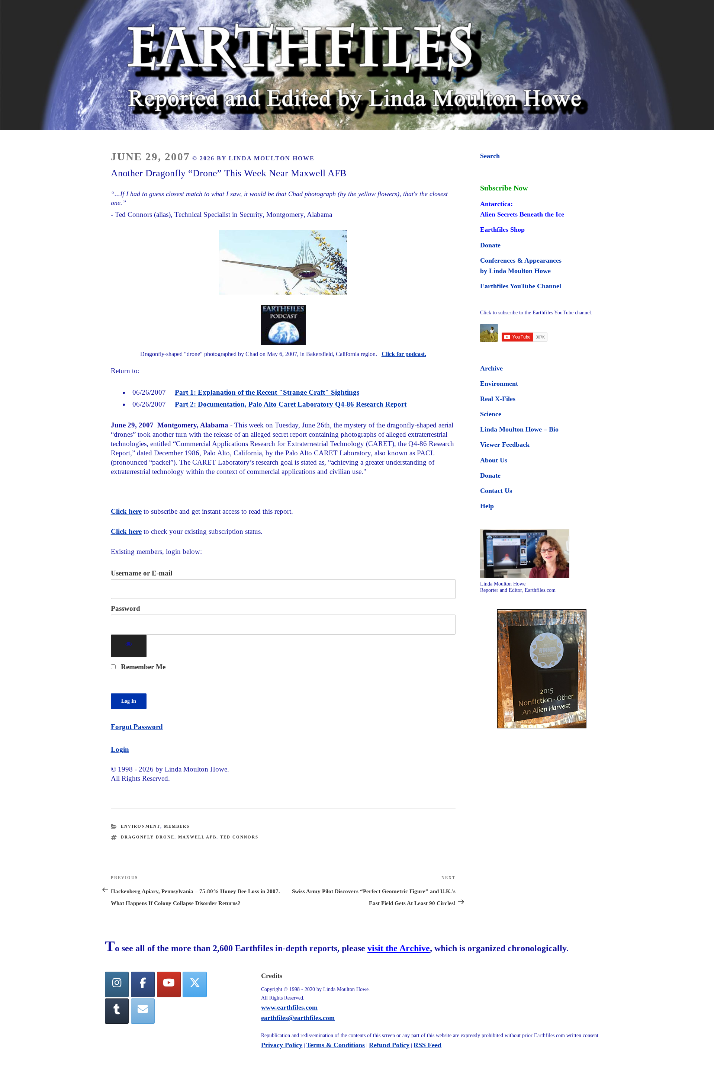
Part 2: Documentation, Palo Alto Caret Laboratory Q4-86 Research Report (290, 404)
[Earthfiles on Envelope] (143, 1011)
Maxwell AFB (197, 837)
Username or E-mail (141, 573)
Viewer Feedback (505, 444)
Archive (491, 368)
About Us (493, 460)
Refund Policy (389, 1045)
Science (490, 414)
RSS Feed (427, 1045)
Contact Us (496, 490)
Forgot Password (137, 727)
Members (177, 826)
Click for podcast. (404, 354)
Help (487, 506)
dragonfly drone (147, 837)
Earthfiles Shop (502, 229)
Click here (126, 511)
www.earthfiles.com (289, 1007)
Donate (490, 245)
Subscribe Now (504, 188)
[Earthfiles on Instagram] (117, 984)
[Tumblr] (117, 1011)
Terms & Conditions (335, 1045)
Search (490, 156)
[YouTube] (169, 984)
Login (120, 749)
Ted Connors (239, 837)
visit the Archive (398, 948)
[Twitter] (194, 984)
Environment (140, 826)
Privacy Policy (281, 1045)
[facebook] (143, 984)
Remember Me (142, 667)
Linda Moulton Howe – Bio (519, 429)
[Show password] (129, 646)
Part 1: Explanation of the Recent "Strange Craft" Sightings (267, 392)
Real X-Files (497, 399)
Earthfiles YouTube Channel (520, 286)
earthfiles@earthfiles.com (298, 1018)
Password (125, 608)
